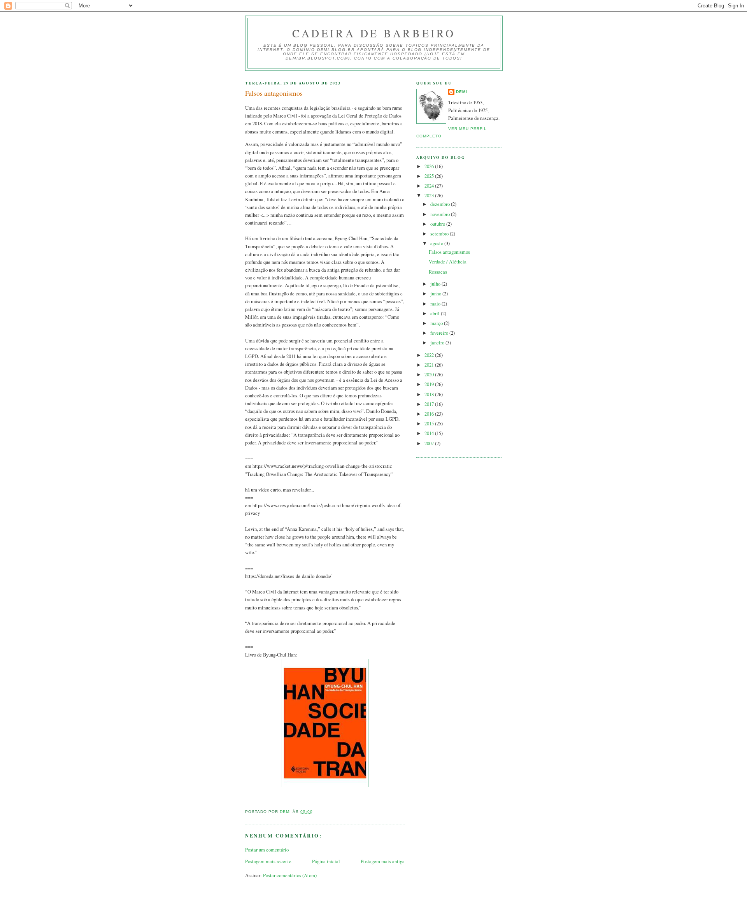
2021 (429, 365)
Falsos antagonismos (449, 252)
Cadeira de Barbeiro (373, 33)
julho (436, 284)
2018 (429, 394)
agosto (437, 243)
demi (461, 92)
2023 (429, 195)
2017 (429, 404)
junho (436, 293)
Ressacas (438, 272)
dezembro (440, 204)
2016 (429, 414)
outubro (438, 224)
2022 (429, 355)
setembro (440, 233)
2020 (429, 374)
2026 (429, 166)
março (437, 323)
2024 (429, 186)
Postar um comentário (267, 849)
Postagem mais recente (268, 861)
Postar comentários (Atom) (290, 875)
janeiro (437, 342)
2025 (429, 176)
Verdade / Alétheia (447, 261)
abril (435, 313)
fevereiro (439, 333)
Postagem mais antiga (383, 861)
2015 (429, 423)
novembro (440, 214)
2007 (429, 443)
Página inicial (326, 861)
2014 (429, 433)
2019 (429, 384)
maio (436, 303)
